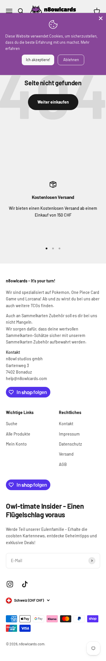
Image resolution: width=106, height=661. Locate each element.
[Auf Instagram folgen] (10, 584)
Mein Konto (16, 443)
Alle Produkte (18, 433)
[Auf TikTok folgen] (25, 584)
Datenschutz (70, 443)
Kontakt (66, 423)
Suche (11, 423)
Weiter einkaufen (53, 101)
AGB (63, 464)
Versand (66, 454)
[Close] (101, 18)
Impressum (69, 433)
